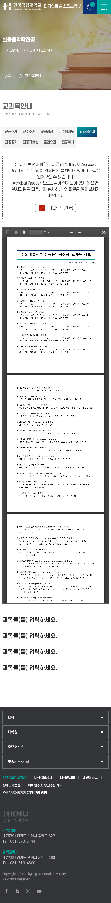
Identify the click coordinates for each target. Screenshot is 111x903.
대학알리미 (67, 777)
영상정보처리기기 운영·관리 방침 (24, 793)
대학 (11, 717)
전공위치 (67, 142)
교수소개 (29, 132)
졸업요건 (50, 142)
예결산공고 (90, 777)
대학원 (13, 732)
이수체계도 (66, 132)
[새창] (6, 891)
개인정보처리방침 (14, 777)
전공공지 (11, 142)
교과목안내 (33, 76)
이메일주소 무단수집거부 (45, 785)
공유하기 (8, 76)
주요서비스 (16, 747)
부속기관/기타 (18, 762)
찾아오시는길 (11, 785)
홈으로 (19, 76)
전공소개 (11, 132)
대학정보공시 (43, 777)
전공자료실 (30, 142)
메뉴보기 (104, 7)
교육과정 (47, 132)
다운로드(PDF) (60, 208)
